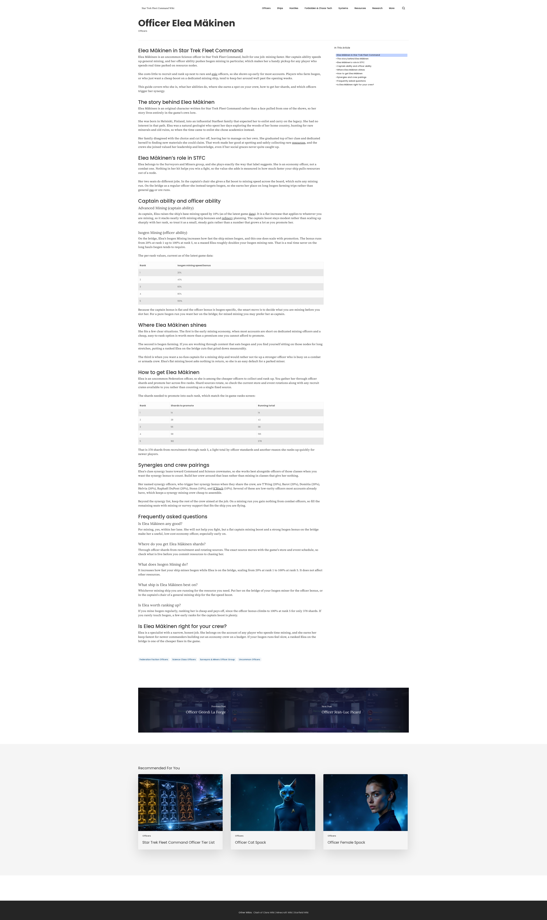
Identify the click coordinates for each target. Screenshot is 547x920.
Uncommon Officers (249, 659)
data (252, 214)
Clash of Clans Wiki (263, 912)
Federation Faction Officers (154, 659)
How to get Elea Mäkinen (350, 73)
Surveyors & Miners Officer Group (217, 659)
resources (298, 143)
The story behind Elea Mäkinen (353, 58)
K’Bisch (218, 488)
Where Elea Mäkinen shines (351, 70)
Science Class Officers (184, 659)
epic (214, 74)
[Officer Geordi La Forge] (206, 710)
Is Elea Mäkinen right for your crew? (355, 84)
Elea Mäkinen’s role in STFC (351, 62)
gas (151, 190)
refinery (227, 218)
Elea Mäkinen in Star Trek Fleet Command (358, 55)
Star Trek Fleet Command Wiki (158, 8)
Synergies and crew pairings (351, 77)
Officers (142, 31)
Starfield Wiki (301, 912)
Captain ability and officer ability (354, 66)
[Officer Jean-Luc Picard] (341, 710)
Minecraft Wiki (284, 912)
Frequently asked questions (351, 81)
